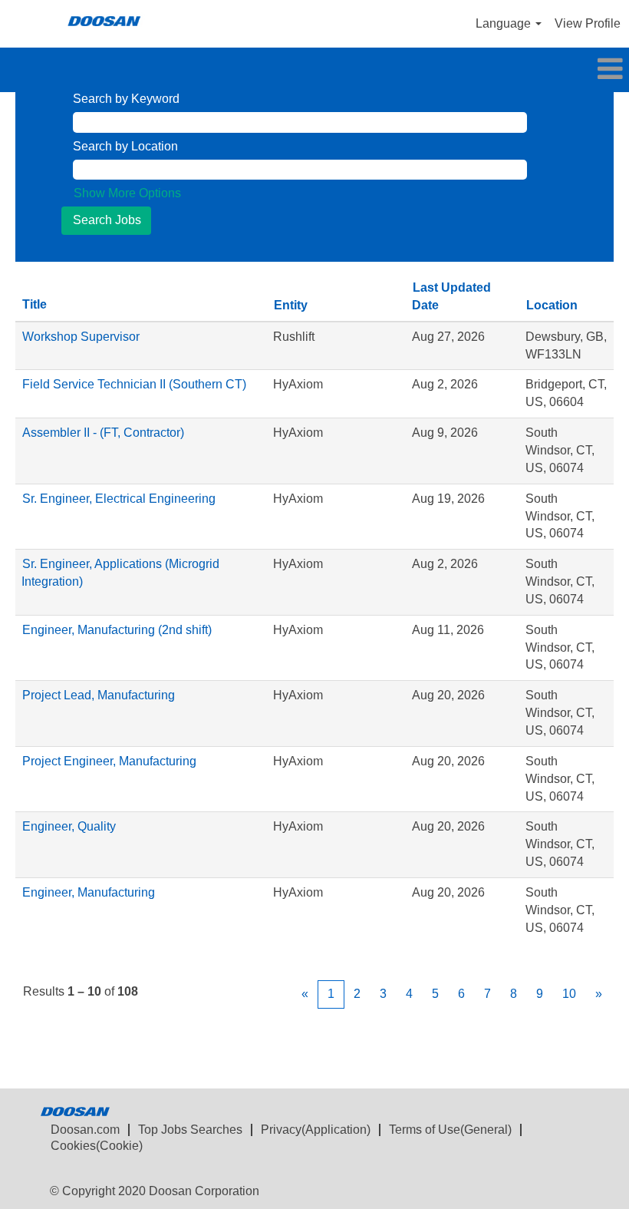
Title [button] (34, 304)
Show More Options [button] (127, 193)
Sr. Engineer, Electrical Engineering (119, 498)
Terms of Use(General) (450, 1129)
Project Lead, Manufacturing (98, 695)
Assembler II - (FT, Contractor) (103, 432)
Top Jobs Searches (190, 1129)
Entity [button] (291, 305)
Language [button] (505, 23)
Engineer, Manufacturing (88, 892)
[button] (314, 70)
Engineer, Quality (69, 826)
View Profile (588, 23)
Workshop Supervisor (81, 336)
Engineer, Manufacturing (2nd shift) (117, 629)
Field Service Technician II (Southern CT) (134, 384)
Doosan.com (85, 1129)
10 (569, 993)
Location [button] (552, 305)
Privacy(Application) (315, 1129)
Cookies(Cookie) (97, 1145)
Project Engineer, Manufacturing (109, 761)
